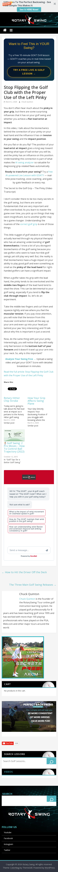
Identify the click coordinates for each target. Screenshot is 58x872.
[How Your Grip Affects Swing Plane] (39, 411)
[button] (29, 6)
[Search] (51, 761)
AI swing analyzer (24, 162)
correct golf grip (28, 224)
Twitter (7, 850)
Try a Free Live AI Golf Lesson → (29, 72)
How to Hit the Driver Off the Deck (24, 572)
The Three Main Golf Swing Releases (32, 584)
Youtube (7, 832)
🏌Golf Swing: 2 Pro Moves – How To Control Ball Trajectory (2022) (14, 447)
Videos (8, 771)
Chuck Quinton (27, 102)
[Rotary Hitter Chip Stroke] (16, 410)
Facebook (8, 838)
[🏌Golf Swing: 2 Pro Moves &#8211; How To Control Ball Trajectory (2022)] (14, 435)
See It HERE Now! (29, 9)
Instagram (8, 844)
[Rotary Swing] (5, 30)
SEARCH (7, 793)
